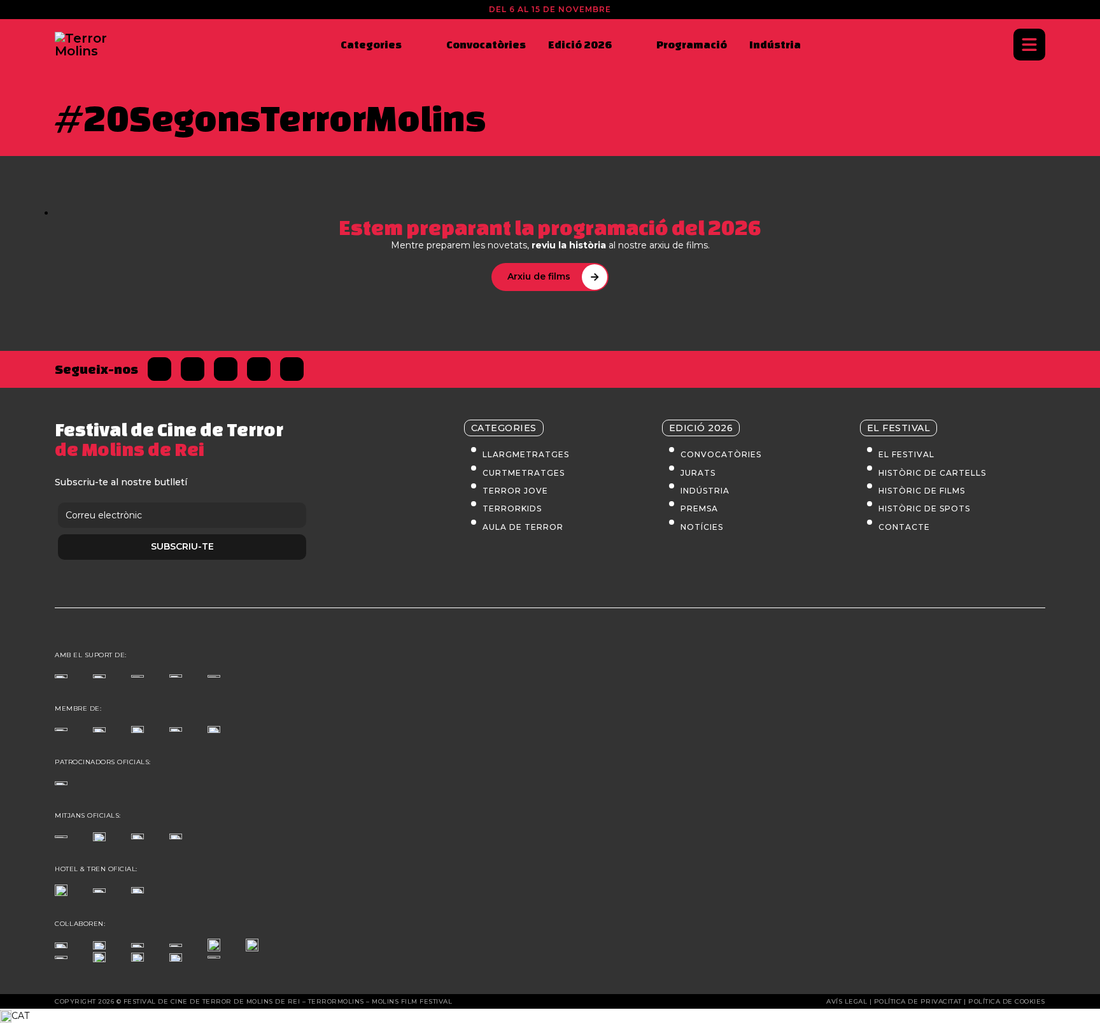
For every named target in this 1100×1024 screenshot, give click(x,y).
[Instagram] (226, 369)
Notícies (701, 527)
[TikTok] (259, 369)
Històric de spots (924, 508)
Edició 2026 (580, 44)
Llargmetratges (526, 454)
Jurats (698, 473)
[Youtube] (292, 369)
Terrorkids (512, 508)
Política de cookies (1006, 1001)
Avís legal (846, 1001)
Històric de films (921, 490)
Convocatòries (486, 44)
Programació (691, 44)
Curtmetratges (524, 473)
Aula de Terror (523, 527)
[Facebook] (159, 369)
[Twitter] (192, 369)
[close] (1029, 44)
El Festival (906, 454)
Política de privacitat (918, 1001)
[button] (550, 1016)
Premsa (699, 508)
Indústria (775, 44)
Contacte (904, 527)
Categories (371, 44)
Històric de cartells (932, 473)
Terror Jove (515, 490)
